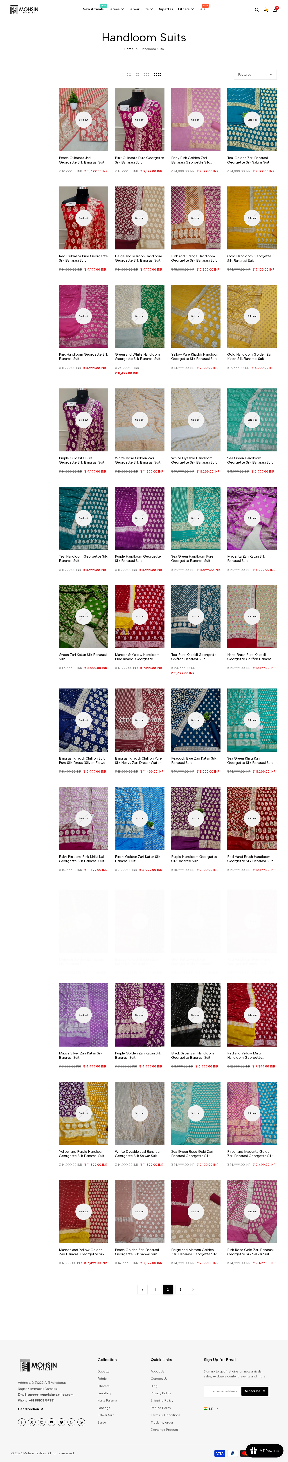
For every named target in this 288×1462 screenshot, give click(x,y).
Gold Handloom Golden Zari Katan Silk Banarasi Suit (249, 356)
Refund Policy (161, 1408)
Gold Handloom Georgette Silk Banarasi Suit (249, 258)
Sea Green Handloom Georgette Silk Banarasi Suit (250, 460)
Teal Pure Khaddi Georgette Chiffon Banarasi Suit (193, 657)
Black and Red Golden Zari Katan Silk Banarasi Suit (136, 961)
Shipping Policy (162, 1400)
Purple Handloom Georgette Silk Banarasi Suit (138, 558)
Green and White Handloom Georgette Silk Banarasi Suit (138, 356)
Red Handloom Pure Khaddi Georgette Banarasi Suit (249, 961)
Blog (154, 1386)
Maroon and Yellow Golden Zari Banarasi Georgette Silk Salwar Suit (81, 1252)
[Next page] (193, 1289)
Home (128, 49)
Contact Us (159, 1379)
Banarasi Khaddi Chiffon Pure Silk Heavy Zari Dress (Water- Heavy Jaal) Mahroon (138, 760)
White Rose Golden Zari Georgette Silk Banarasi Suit (138, 460)
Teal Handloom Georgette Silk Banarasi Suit (83, 558)
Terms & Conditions (165, 1415)
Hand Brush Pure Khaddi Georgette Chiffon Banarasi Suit (249, 657)
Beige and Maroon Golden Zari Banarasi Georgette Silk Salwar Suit (194, 1252)
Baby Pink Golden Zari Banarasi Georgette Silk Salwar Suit (190, 160)
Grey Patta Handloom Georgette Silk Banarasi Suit (194, 961)
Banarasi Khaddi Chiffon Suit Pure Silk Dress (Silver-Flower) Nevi (83, 760)
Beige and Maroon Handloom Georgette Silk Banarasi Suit (138, 258)
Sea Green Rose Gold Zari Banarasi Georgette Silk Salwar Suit (192, 1153)
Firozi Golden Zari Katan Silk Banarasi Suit (137, 858)
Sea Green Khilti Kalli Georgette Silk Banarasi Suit (250, 760)
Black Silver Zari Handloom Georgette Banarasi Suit (192, 1055)
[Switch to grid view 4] (157, 75)
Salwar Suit (106, 1415)
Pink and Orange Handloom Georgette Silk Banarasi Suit (194, 258)
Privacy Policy (161, 1393)
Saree (102, 1422)
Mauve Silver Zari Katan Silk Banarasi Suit (80, 1055)
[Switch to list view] (129, 75)
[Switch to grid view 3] (146, 75)
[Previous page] (142, 1289)
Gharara (104, 1386)
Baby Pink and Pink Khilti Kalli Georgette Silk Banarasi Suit (82, 858)
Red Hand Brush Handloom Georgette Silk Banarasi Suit (250, 858)
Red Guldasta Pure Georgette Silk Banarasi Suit (83, 258)
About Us (157, 1371)
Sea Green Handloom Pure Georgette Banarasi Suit (192, 558)
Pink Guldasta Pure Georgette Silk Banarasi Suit (139, 160)
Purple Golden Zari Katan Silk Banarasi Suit (138, 1055)
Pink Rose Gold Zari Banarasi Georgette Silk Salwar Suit (250, 1252)
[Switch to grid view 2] (137, 75)
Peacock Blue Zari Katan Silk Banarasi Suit (193, 760)
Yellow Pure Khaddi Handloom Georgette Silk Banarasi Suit (195, 356)
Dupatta (104, 1371)
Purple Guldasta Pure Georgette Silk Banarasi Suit (82, 460)
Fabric (102, 1379)
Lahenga (104, 1408)
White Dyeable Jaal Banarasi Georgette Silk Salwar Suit (137, 1153)
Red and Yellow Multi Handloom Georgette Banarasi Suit (244, 1055)
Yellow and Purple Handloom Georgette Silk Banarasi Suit (82, 1153)
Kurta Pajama (107, 1400)
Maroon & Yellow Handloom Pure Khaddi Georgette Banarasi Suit (137, 657)
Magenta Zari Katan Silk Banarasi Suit (246, 558)
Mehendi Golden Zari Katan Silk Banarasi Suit (81, 961)
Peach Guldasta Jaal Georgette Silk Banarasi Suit (82, 160)
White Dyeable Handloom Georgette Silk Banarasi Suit (194, 460)
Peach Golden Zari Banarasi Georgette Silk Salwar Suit (137, 1252)
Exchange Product (164, 1430)
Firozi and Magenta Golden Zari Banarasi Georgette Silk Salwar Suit (250, 1153)
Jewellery (104, 1393)
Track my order (162, 1422)
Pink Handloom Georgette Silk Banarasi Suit (83, 356)
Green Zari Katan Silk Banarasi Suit (83, 657)
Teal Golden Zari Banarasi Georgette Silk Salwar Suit (248, 160)
